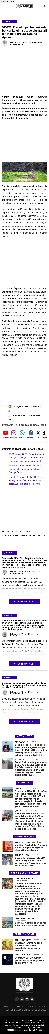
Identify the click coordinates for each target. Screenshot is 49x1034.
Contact (7, 1006)
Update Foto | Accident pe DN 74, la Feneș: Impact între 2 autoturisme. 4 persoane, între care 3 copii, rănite (26, 480)
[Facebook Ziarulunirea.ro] (17, 999)
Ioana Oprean (18, 44)
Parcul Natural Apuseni (33, 535)
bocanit (7, 535)
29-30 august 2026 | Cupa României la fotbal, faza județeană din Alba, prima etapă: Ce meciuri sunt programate (27, 457)
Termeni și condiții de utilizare (30, 1006)
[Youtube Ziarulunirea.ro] (32, 999)
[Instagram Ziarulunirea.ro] (27, 999)
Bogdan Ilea (17, 636)
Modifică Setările (7, 1)
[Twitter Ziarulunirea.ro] (22, 999)
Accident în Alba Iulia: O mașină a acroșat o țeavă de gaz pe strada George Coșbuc (25, 469)
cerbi (16, 535)
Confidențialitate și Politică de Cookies (26, 1010)
